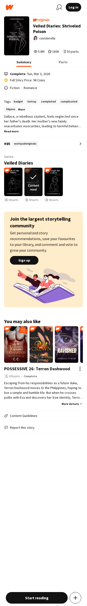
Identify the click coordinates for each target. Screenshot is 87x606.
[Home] (29, 7)
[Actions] (80, 369)
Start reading (37, 597)
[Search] (59, 7)
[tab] (23, 63)
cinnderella (47, 38)
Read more (11, 131)
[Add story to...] (75, 598)
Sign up (24, 260)
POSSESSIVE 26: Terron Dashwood (37, 368)
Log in (73, 7)
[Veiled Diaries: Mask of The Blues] (13, 182)
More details (70, 404)
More (21, 109)
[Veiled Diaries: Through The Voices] (53, 182)
